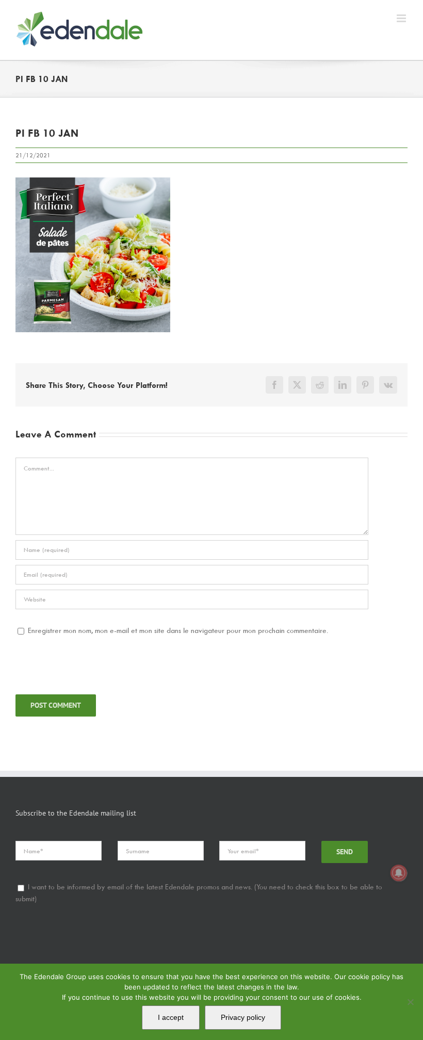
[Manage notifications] (399, 873)
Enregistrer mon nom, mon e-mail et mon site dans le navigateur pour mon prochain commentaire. (178, 630)
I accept (171, 1017)
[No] (410, 1002)
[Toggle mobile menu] (402, 18)
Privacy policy (243, 1017)
